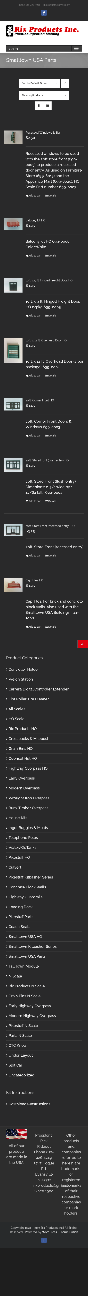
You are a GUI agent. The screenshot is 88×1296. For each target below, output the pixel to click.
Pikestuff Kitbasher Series (31, 877)
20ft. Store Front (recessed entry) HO (50, 526)
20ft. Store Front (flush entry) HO (47, 460)
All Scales (17, 709)
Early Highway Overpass (30, 1006)
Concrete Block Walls (27, 887)
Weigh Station (21, 679)
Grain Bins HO (21, 748)
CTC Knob (17, 1045)
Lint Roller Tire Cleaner (29, 699)
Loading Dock (21, 907)
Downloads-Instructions (29, 1104)
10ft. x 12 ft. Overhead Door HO (46, 340)
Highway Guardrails (26, 897)
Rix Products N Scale (27, 986)
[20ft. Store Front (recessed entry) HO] (13, 530)
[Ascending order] (65, 83)
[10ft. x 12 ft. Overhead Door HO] (13, 350)
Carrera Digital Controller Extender (39, 689)
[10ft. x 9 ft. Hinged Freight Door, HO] (13, 285)
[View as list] (47, 106)
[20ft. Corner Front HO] (13, 404)
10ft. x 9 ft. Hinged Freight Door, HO (49, 280)
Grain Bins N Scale (25, 996)
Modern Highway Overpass (32, 1016)
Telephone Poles (23, 837)
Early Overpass (22, 778)
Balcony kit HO (35, 220)
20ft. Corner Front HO (40, 400)
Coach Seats (19, 926)
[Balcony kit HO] (13, 224)
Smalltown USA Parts (27, 956)
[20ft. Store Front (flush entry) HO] (13, 465)
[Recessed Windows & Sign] (13, 137)
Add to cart (34, 195)
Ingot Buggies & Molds (28, 828)
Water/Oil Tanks (22, 847)
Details (52, 195)
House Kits (18, 818)
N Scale (15, 976)
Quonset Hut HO (23, 758)
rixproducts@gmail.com (56, 5)
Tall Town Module (24, 966)
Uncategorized (21, 1075)
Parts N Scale (20, 1035)
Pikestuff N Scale (23, 1025)
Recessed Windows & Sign (43, 132)
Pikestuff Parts (21, 917)
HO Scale (17, 719)
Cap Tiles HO (34, 580)
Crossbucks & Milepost (28, 738)
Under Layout (21, 1055)
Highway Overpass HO (28, 768)
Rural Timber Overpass (28, 808)
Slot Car (15, 1065)
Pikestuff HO (19, 857)
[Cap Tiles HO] (13, 585)
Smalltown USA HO (25, 936)
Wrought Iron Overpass (29, 798)
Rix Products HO (23, 729)
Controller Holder (24, 669)
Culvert (15, 867)
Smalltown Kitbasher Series (33, 946)
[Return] (83, 644)
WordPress (49, 1232)
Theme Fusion (68, 1232)
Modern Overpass (24, 788)
